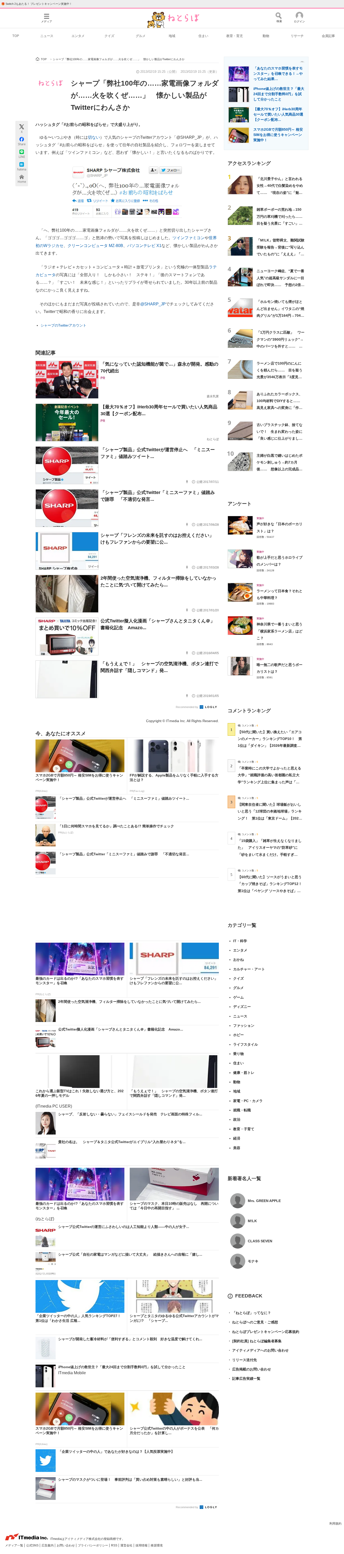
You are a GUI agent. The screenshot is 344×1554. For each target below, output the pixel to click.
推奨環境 (157, 1545)
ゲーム (238, 997)
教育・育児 (234, 36)
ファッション (243, 1025)
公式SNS (32, 1545)
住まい (203, 36)
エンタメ (78, 36)
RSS (114, 1545)
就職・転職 (242, 1110)
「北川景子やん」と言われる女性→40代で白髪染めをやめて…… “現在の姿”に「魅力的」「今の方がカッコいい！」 (280, 192)
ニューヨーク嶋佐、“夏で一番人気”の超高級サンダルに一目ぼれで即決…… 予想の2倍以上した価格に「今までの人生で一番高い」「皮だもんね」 (280, 284)
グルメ (141, 36)
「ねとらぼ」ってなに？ (249, 1313)
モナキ (253, 1261)
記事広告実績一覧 (244, 1378)
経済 (236, 1138)
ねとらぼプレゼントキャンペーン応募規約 (263, 1332)
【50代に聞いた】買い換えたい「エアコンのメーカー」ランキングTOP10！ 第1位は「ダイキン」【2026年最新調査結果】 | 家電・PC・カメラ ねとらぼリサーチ (270, 745)
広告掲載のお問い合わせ (249, 1369)
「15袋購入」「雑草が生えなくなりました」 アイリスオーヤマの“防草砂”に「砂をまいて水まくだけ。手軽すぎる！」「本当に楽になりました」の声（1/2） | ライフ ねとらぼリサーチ (270, 854)
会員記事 (328, 36)
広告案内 (48, 1545)
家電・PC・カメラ (248, 1101)
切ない (94, 137)
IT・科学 (240, 941)
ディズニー (242, 1007)
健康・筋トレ (243, 1073)
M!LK (252, 1221)
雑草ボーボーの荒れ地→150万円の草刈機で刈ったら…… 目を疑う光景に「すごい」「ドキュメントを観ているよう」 (281, 223)
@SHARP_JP (153, 304)
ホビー (238, 1035)
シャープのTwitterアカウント (63, 325)
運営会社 (126, 1545)
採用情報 (141, 1545)
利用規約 (335, 1523)
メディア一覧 (14, 1545)
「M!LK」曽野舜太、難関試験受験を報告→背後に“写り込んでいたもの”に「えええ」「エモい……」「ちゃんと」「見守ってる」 (280, 254)
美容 (236, 1148)
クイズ (109, 36)
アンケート (240, 503)
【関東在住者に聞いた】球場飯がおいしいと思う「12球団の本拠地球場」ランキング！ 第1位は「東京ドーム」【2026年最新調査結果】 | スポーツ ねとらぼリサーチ (270, 818)
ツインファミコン (189, 238)
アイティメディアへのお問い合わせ (258, 1350)
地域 (172, 36)
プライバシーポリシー (93, 1545)
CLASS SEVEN (260, 1241)
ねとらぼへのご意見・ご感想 (253, 1322)
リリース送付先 (242, 1360)
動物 (266, 36)
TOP (15, 36)
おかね (238, 960)
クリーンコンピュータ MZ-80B (95, 245)
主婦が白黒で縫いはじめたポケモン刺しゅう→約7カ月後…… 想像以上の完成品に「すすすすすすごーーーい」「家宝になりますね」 (279, 469)
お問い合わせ (66, 1545)
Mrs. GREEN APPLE (264, 1201)
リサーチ (297, 36)
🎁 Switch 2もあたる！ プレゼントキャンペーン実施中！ (36, 3)
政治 (236, 1119)
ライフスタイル (245, 1044)
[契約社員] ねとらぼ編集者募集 (255, 1341)
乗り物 (238, 1054)
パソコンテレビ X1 (144, 245)
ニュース (46, 36)
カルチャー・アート (249, 969)
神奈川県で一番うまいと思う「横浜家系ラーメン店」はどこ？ (279, 631)
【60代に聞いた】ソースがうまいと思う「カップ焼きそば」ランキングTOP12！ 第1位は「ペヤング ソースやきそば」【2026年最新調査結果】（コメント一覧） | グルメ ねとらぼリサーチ (271, 890)
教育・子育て (243, 1129)
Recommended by (187, 707)
